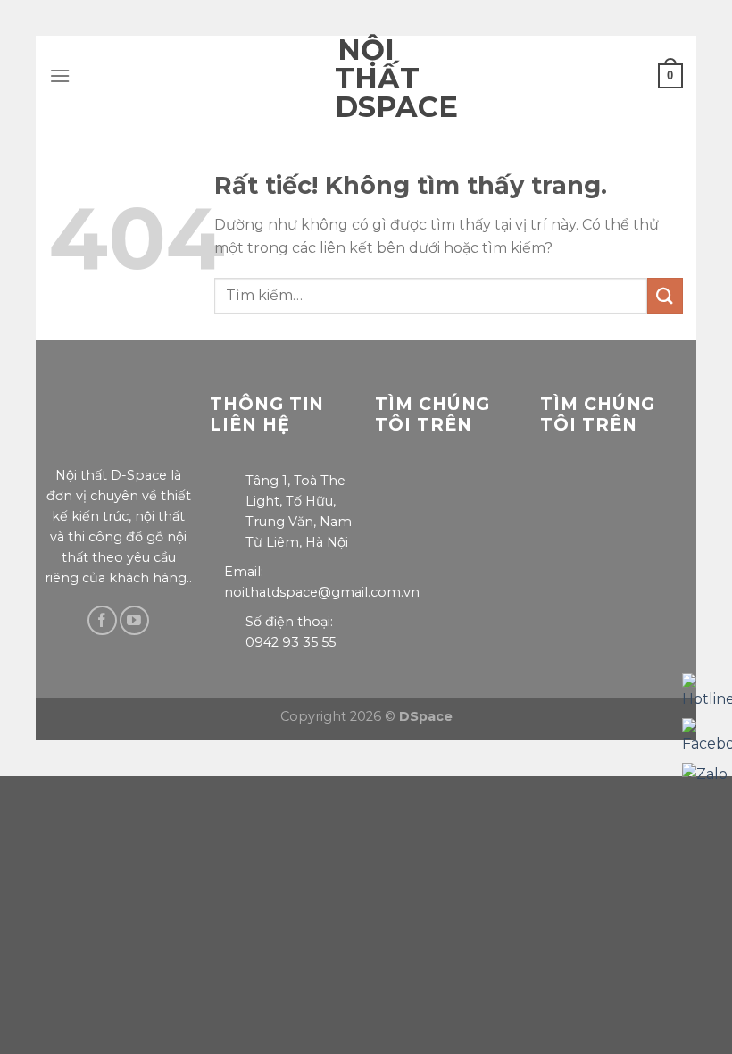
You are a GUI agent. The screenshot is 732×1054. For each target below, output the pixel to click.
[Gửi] (665, 295)
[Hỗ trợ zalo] (705, 774)
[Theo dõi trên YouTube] (134, 620)
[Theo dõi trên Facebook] (102, 620)
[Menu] (60, 75)
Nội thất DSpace (366, 78)
